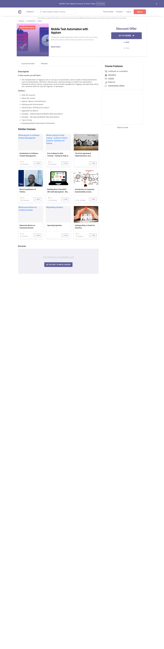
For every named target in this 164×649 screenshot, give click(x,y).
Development (31, 21)
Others (40, 21)
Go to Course (125, 36)
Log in (128, 12)
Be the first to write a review (58, 264)
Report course (122, 127)
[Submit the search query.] (40, 12)
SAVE (127, 42)
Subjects (21, 21)
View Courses (100, 3)
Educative (112, 75)
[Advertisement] (120, 109)
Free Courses (108, 12)
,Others (121, 86)
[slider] (21, 161)
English (111, 78)
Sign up (139, 12)
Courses (119, 12)
